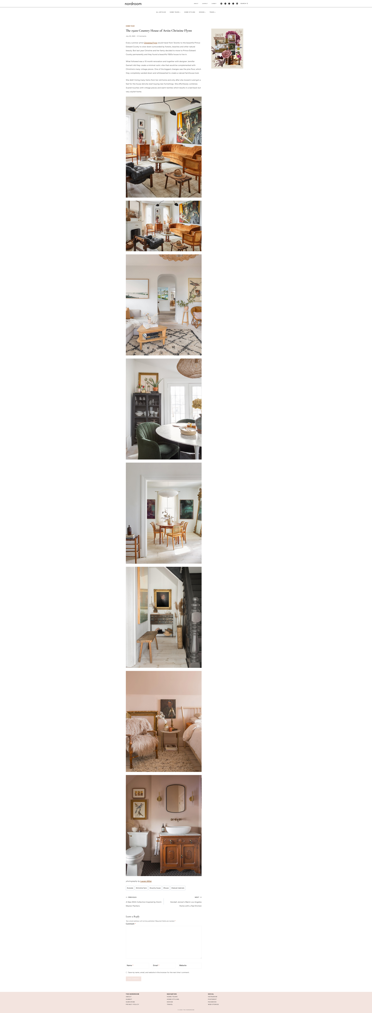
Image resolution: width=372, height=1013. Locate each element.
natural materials (177, 888)
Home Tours (172, 996)
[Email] (237, 4)
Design (170, 1002)
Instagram (212, 996)
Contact (205, 3)
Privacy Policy (132, 1004)
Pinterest (212, 999)
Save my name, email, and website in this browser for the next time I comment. (158, 972)
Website (182, 965)
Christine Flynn (150, 43)
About (196, 3)
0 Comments (141, 36)
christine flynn (141, 888)
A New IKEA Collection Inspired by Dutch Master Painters (143, 901)
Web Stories (213, 1004)
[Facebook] (229, 4)
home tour (130, 26)
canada (130, 888)
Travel (170, 1004)
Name (130, 965)
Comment (131, 924)
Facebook (212, 1002)
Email (156, 965)
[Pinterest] (225, 4)
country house (155, 888)
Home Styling (189, 12)
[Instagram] (221, 4)
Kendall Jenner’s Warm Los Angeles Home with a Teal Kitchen (186, 901)
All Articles (161, 12)
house (166, 888)
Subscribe (130, 1002)
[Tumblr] (233, 4)
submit (214, 3)
